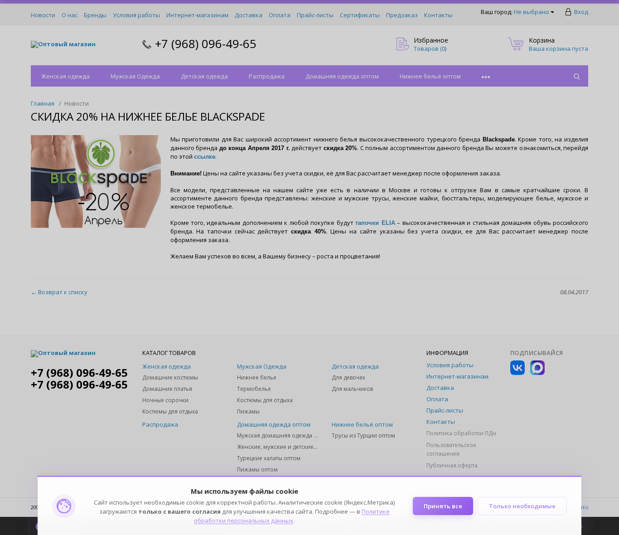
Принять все (443, 506)
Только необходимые (522, 506)
